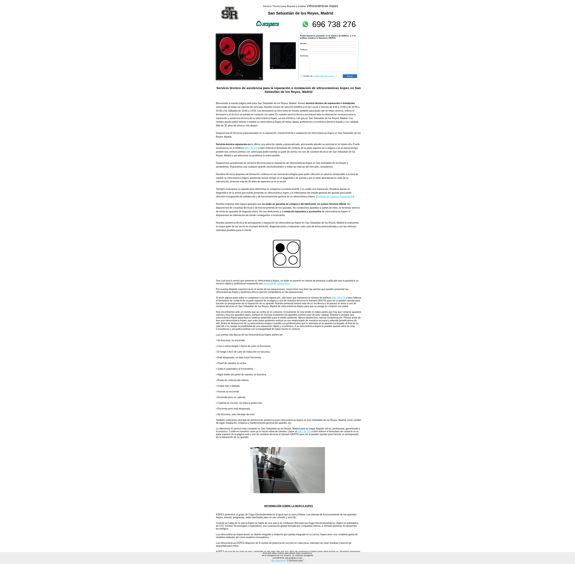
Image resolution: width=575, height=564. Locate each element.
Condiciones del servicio (323, 76)
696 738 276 (334, 24)
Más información (278, 560)
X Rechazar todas (295, 560)
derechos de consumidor (276, 283)
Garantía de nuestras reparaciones (335, 196)
